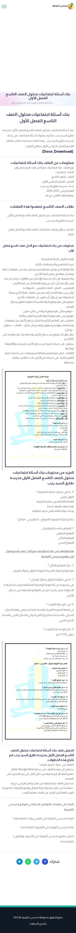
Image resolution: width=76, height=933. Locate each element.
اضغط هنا (20, 818)
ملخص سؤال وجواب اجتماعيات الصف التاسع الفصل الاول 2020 (41, 232)
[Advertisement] (38, 49)
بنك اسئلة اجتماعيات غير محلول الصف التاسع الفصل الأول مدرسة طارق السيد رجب (40, 218)
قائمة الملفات (60, 103)
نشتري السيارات (38, 923)
